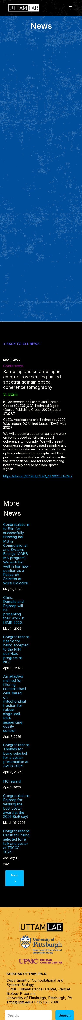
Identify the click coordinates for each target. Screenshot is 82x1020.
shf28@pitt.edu (19, 1002)
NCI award (12, 781)
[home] (32, 8)
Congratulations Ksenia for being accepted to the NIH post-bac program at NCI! (16, 649)
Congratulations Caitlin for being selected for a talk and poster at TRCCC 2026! (16, 841)
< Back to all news (21, 344)
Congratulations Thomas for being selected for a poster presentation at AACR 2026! (16, 755)
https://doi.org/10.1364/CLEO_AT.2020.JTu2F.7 (37, 476)
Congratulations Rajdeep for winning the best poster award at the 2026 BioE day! (16, 806)
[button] (71, 8)
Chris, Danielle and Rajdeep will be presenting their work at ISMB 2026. (13, 610)
